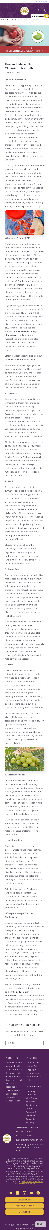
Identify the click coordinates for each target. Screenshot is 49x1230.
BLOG (11, 20)
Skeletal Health (12, 1090)
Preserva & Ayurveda (31, 1114)
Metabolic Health (13, 1062)
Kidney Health (12, 1094)
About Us (30, 1101)
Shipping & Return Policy (32, 1071)
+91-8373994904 (25, 1131)
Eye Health (10, 1097)
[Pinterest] (38, 1192)
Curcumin (30, 1119)
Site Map (30, 1122)
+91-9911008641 (25, 1135)
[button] (3, 11)
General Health (12, 1076)
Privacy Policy (32, 1066)
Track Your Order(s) (24, 1205)
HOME (3, 20)
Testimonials (32, 1105)
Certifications (24, 1199)
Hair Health (10, 1083)
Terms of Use (32, 1062)
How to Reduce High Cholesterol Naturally (32, 20)
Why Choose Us (33, 1098)
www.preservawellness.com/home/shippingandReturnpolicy (28, 1182)
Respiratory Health (14, 1080)
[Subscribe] (40, 1043)
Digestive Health (13, 1073)
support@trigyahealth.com (29, 1139)
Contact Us (31, 1108)
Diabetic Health (12, 1100)
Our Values (31, 1094)
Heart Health (11, 1087)
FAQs (28, 1080)
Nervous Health (12, 1066)
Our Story (30, 1091)
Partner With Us (34, 1076)
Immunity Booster (14, 1069)
